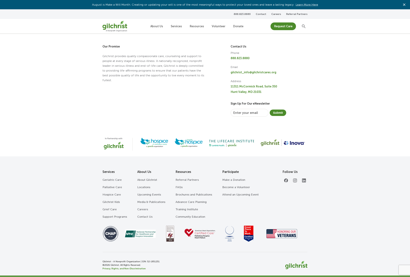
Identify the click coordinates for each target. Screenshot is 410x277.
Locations (143, 187)
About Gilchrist (147, 180)
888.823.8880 (240, 58)
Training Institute (187, 209)
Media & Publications (151, 202)
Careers (276, 14)
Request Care (283, 26)
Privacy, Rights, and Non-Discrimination (124, 268)
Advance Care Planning (191, 202)
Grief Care (109, 209)
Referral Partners (297, 14)
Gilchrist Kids (111, 202)
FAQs (179, 187)
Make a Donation (233, 180)
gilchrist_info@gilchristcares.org (253, 72)
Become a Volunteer (236, 187)
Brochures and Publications (194, 194)
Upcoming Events (149, 194)
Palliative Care (112, 187)
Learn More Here (307, 4)
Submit (278, 112)
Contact (261, 14)
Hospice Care (111, 194)
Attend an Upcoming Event (240, 194)
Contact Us (144, 216)
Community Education (190, 216)
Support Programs (114, 216)
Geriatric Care (112, 180)
